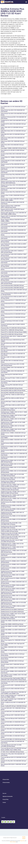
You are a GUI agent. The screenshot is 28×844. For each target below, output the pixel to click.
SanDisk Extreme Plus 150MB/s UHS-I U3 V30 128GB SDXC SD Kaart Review (12, 496)
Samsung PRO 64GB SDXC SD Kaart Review (12, 388)
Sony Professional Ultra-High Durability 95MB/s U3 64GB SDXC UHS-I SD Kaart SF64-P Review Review (13, 679)
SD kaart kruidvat (6, 782)
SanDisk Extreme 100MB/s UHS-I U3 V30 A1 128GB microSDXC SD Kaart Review (14, 412)
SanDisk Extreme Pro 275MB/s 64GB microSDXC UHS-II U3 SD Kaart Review (13, 606)
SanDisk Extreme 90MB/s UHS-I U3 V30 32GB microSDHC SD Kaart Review (12, 475)
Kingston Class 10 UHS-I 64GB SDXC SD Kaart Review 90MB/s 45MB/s (12, 199)
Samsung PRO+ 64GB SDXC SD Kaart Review (12, 392)
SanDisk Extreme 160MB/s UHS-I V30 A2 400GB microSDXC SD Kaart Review (13, 618)
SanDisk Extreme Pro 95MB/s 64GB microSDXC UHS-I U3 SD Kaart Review (13, 589)
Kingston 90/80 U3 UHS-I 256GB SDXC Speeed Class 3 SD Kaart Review (12, 210)
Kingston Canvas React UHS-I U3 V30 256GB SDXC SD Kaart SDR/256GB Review (13, 182)
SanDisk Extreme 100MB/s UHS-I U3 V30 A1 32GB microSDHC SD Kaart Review (13, 409)
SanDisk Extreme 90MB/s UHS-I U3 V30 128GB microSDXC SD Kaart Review (12, 478)
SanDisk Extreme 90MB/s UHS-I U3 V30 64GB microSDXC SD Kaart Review (12, 482)
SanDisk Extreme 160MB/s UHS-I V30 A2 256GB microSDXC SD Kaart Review (13, 614)
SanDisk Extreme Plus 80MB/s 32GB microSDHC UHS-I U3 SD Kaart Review (13, 509)
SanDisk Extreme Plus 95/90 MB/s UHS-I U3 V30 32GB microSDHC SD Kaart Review (13, 530)
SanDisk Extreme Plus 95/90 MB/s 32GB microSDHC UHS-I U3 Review (11, 523)
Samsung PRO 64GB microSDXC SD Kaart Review (13, 390)
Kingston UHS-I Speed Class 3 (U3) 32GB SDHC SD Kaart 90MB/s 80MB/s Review (13, 213)
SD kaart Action (6, 779)
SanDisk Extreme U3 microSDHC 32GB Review (12, 609)
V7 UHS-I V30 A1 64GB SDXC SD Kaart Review (12, 751)
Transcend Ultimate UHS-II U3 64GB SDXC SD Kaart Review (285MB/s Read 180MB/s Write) (13, 749)
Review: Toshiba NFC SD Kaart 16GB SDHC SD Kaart (14, 706)
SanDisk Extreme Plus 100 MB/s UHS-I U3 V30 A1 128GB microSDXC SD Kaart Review (13, 489)
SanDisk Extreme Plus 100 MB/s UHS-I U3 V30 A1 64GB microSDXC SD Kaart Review (13, 492)
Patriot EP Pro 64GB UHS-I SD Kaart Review (12, 334)
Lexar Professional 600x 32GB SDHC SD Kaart (12, 287)
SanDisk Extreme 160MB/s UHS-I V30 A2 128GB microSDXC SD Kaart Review (13, 430)
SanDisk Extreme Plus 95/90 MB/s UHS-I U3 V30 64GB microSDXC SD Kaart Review (13, 537)
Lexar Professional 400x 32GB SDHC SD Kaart (12, 285)
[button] (26, 2)
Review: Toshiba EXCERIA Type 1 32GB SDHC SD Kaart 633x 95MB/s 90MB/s (13, 696)
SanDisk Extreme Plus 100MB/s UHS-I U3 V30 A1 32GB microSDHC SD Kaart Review (13, 485)
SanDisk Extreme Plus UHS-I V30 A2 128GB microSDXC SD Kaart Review (12, 541)
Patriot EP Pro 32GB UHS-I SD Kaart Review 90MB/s (14, 332)
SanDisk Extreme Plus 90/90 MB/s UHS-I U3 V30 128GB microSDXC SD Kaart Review (13, 534)
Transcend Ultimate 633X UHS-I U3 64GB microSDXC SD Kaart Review (11, 745)
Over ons (4, 793)
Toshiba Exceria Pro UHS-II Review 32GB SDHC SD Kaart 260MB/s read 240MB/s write (13, 693)
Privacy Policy (5, 799)
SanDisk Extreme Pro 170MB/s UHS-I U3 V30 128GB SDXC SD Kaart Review (12, 544)
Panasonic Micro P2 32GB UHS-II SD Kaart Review (13, 328)
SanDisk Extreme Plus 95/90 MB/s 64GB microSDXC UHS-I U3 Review (11, 527)
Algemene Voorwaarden (8, 796)
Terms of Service (13, 841)
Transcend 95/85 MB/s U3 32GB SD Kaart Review (13, 739)
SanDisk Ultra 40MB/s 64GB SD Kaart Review (12, 624)
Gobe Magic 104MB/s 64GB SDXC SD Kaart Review (13, 148)
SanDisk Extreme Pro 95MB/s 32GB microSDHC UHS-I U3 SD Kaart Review (13, 586)
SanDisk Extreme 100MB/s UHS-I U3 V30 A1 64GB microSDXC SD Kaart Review (13, 416)
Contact (4, 802)
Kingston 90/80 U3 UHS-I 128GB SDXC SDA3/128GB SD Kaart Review (10, 206)
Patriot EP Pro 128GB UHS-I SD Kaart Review (12, 330)
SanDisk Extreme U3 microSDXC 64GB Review (12, 611)
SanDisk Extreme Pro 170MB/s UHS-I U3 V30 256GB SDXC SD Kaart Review (12, 547)
